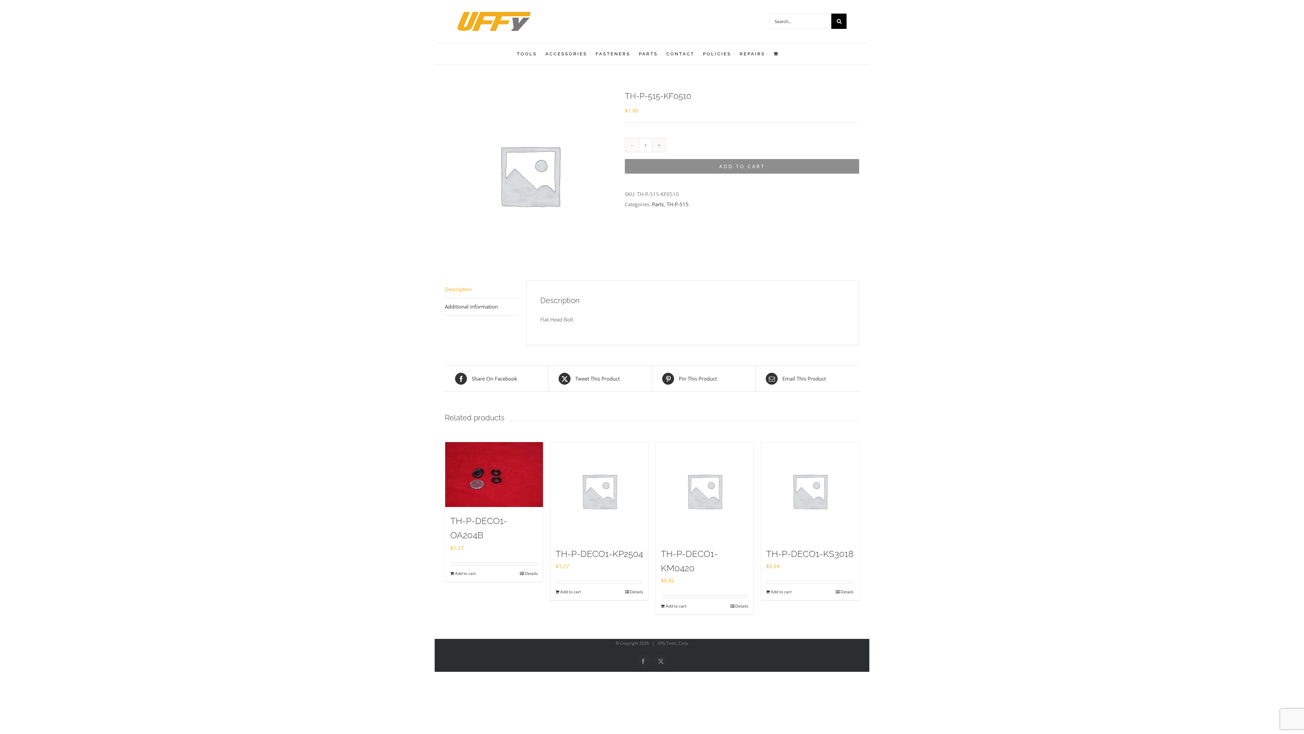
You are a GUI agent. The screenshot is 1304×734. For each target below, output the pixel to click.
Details (531, 573)
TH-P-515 (678, 204)
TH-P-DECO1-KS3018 (809, 554)
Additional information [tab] (471, 306)
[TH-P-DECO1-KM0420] (705, 491)
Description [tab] (458, 289)
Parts (658, 204)
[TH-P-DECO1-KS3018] (810, 491)
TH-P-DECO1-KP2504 (599, 554)
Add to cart (742, 166)
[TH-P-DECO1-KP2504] (599, 491)
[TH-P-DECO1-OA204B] (494, 474)
